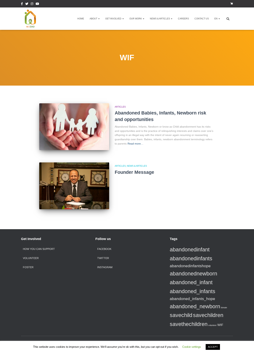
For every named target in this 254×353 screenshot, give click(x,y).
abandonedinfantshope (190, 266)
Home (80, 18)
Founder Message (134, 172)
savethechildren (189, 324)
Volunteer (31, 258)
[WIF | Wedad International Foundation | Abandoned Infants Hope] (30, 18)
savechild (181, 315)
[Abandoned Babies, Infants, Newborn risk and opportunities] (74, 126)
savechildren (208, 315)
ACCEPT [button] (213, 347)
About (94, 18)
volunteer (212, 325)
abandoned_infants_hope (192, 298)
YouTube (37, 4)
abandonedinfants (191, 258)
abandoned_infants (192, 291)
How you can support (39, 248)
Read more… (135, 143)
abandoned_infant (191, 282)
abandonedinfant (190, 249)
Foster (28, 267)
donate (224, 307)
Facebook (22, 4)
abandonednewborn (193, 273)
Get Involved (113, 18)
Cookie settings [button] (191, 346)
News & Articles (160, 18)
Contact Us (201, 18)
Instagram (32, 4)
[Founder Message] (74, 185)
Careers (183, 18)
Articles (120, 107)
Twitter (26, 4)
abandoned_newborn (195, 306)
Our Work (135, 18)
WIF (220, 325)
